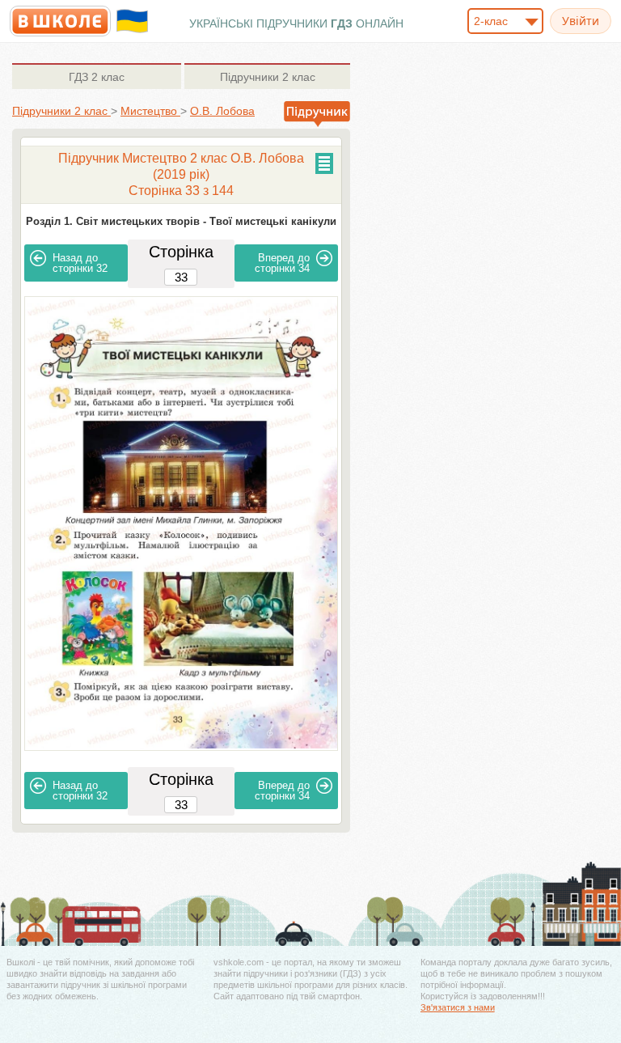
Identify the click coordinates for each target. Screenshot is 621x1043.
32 (80, 263)
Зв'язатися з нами (457, 1007)
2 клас (97, 76)
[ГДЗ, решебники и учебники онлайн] (60, 21)
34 (282, 263)
